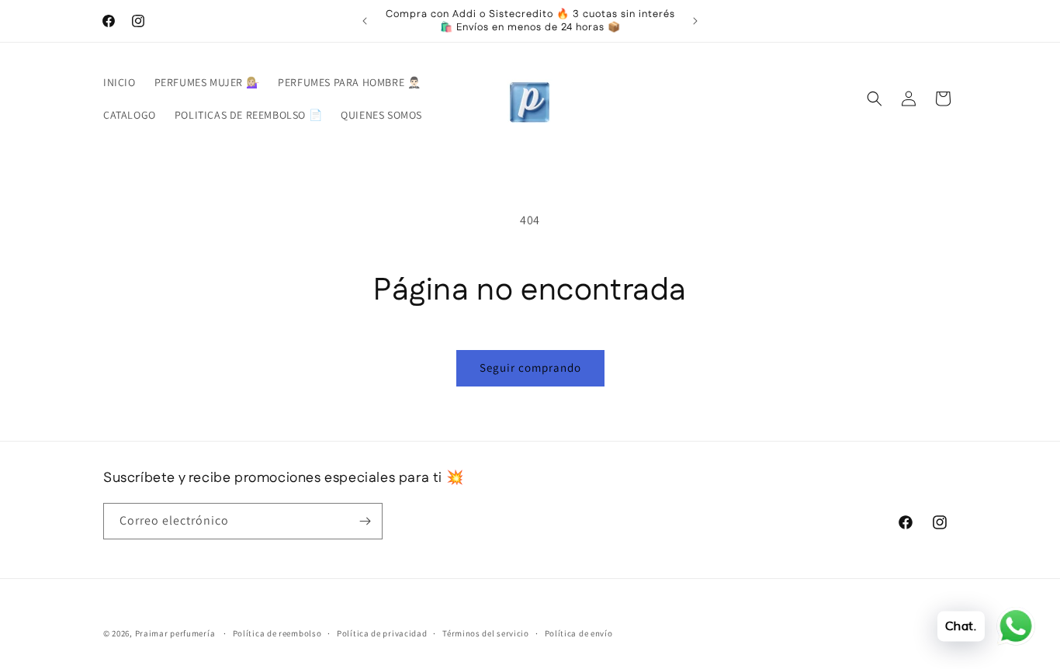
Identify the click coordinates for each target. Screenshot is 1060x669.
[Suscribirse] (365, 521)
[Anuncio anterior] (365, 21)
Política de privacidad (382, 633)
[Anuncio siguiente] (695, 21)
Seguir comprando (530, 367)
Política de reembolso (277, 633)
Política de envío (579, 633)
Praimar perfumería (175, 633)
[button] (874, 98)
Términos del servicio (485, 633)
